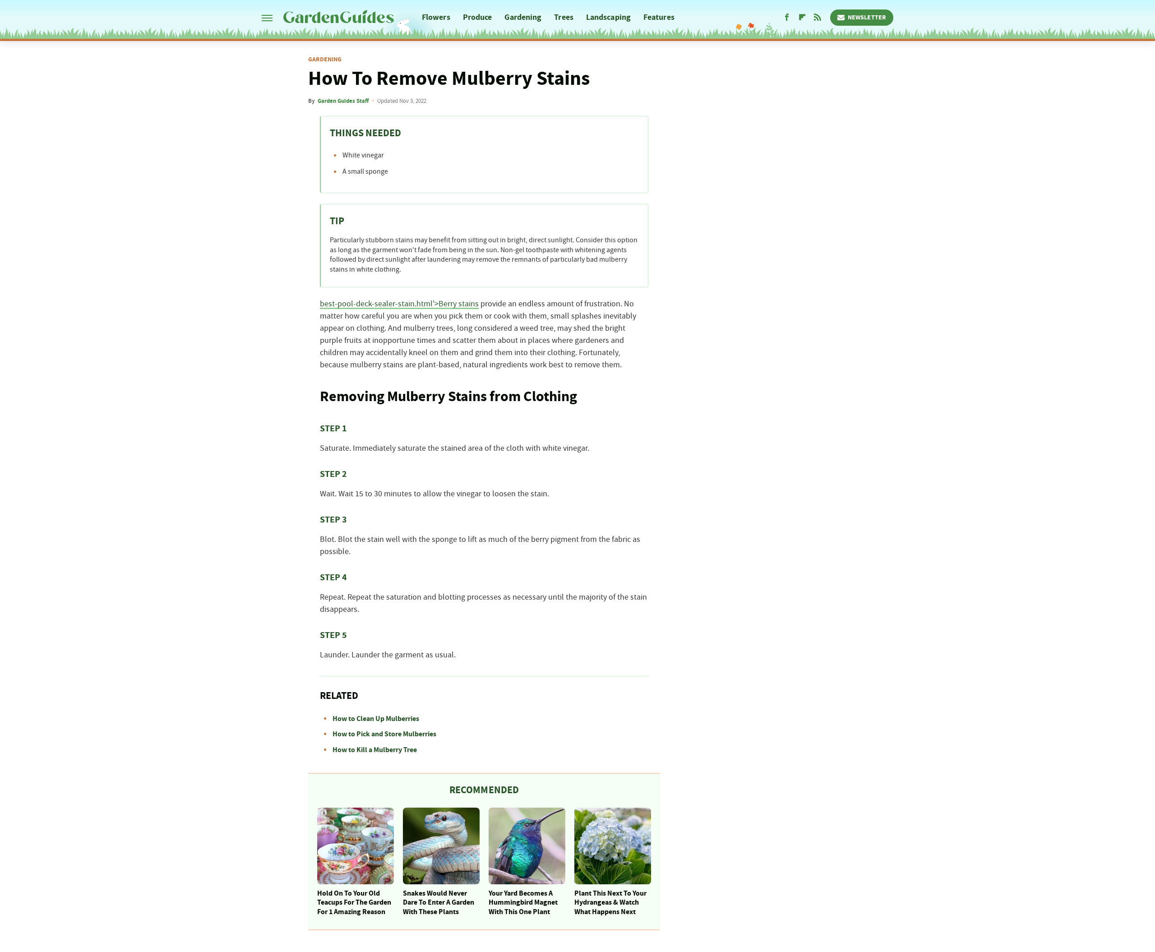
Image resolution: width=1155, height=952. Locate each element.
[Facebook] (787, 18)
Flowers (436, 17)
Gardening (522, 17)
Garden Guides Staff (343, 101)
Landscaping (608, 17)
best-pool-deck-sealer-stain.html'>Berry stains (399, 304)
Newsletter (867, 18)
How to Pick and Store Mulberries (384, 734)
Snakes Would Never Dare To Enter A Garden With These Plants (438, 903)
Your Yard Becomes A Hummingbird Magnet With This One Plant (523, 903)
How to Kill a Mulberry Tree (375, 749)
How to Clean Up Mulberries (376, 718)
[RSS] (817, 18)
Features (659, 17)
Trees (563, 17)
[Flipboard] (802, 18)
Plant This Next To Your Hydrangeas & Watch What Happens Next (610, 903)
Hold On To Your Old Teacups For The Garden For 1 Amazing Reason (354, 903)
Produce (477, 17)
